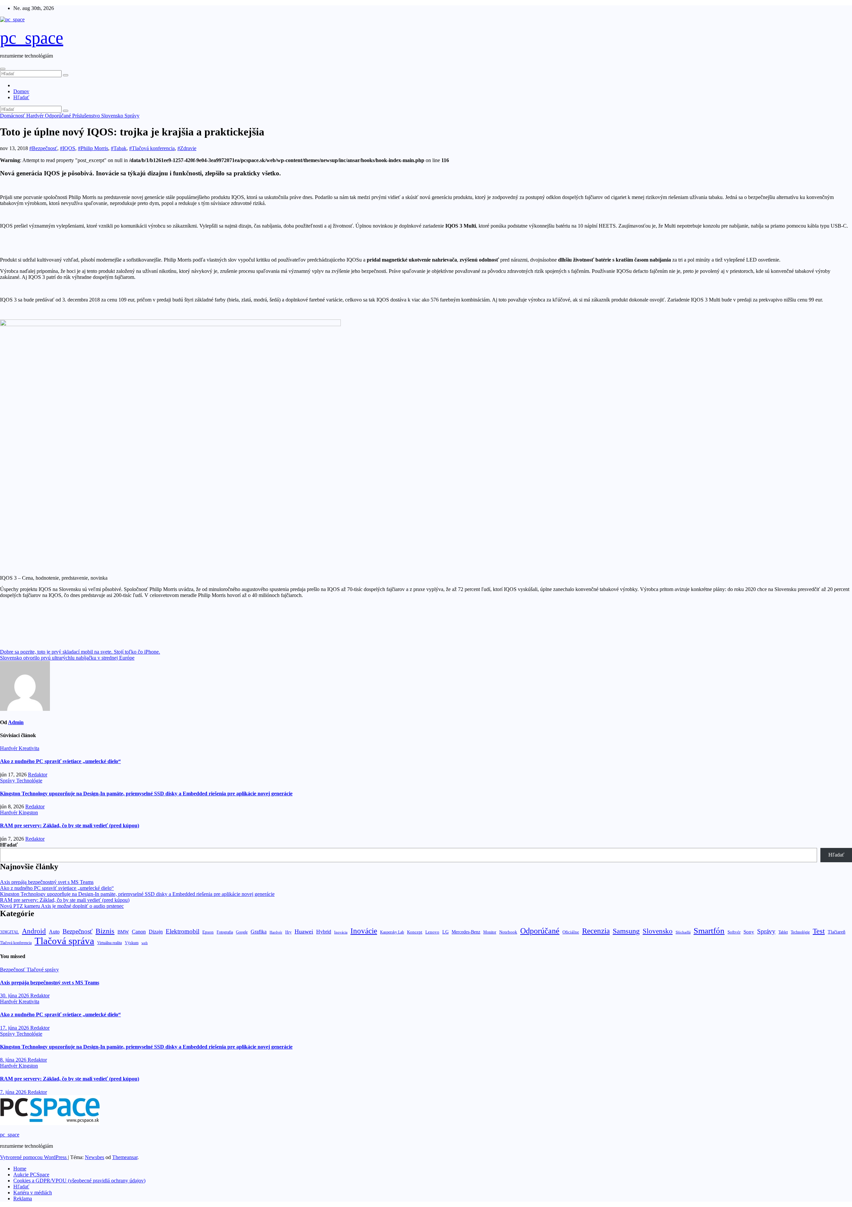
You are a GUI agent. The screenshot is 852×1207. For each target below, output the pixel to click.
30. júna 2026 (15, 995)
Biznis (105, 931)
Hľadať (21, 97)
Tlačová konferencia (16, 943)
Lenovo (432, 932)
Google (242, 932)
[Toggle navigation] (2, 69)
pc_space (31, 37)
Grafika (259, 931)
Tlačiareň (836, 931)
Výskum (131, 942)
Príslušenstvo (86, 115)
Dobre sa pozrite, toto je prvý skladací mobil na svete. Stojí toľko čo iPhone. (80, 652)
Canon (139, 931)
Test (819, 931)
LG (445, 931)
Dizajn (156, 932)
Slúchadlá (683, 932)
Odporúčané (58, 115)
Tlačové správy (43, 969)
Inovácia (340, 932)
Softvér (734, 931)
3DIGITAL (9, 931)
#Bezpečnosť (43, 148)
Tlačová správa (64, 940)
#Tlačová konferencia (152, 148)
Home (19, 1168)
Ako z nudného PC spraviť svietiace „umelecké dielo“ (60, 761)
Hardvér (35, 115)
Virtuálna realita (109, 943)
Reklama (22, 1198)
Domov (21, 91)
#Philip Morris (93, 148)
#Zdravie (186, 148)
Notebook (508, 932)
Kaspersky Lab (392, 932)
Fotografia (225, 932)
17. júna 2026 (15, 1028)
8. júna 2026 (14, 1060)
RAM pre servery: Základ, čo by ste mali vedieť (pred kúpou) (69, 825)
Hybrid (323, 931)
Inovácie (363, 930)
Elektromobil (182, 931)
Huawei (304, 931)
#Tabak (118, 148)
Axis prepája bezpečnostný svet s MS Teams (47, 882)
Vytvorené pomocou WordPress (34, 1157)
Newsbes (94, 1157)
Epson (208, 931)
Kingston (28, 812)
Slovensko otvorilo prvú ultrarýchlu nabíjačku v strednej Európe (67, 658)
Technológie (29, 780)
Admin (16, 722)
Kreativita (29, 748)
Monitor (489, 932)
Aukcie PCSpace (31, 1174)
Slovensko (112, 115)
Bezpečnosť (78, 931)
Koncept (414, 931)
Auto (54, 931)
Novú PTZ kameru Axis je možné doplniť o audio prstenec (62, 906)
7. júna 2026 (14, 1092)
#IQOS (67, 148)
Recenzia (596, 931)
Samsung (626, 931)
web (144, 943)
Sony (749, 931)
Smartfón (709, 930)
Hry (288, 932)
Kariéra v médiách (32, 1192)
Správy (131, 115)
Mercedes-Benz (466, 931)
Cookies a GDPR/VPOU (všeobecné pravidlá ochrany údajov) (79, 1180)
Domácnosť (13, 115)
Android (34, 931)
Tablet (783, 932)
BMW (123, 931)
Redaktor (37, 774)
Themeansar (124, 1157)
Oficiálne (570, 931)
